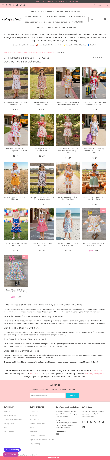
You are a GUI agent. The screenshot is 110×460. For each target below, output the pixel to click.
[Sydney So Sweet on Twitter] (21, 5)
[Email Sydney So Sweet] (3, 5)
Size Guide (93, 45)
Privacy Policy (9, 423)
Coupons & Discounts (37, 436)
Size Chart (33, 415)
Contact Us (34, 411)
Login (98, 5)
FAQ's (32, 427)
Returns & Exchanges (37, 423)
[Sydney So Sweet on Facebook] (6, 5)
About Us (7, 411)
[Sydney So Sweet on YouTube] (24, 5)
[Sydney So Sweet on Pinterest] (13, 5)
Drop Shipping (35, 444)
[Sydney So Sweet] (12, 19)
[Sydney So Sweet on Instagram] (10, 5)
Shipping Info (34, 419)
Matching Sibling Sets (94, 373)
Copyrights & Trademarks (13, 419)
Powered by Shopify (30, 455)
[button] (55, 458)
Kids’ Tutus (35, 373)
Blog (5, 427)
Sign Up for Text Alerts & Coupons (42, 440)
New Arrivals (97, 370)
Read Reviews (9, 432)
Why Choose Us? (10, 415)
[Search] (105, 19)
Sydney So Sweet (64, 411)
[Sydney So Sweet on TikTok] (17, 5)
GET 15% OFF (10, 454)
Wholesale (33, 432)
